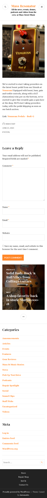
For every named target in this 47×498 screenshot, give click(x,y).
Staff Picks (7, 401)
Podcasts (6, 380)
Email (5, 220)
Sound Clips (8, 396)
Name (5, 207)
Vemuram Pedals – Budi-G (21, 116)
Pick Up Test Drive (11, 375)
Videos (5, 411)
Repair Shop (23, 477)
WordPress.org (10, 448)
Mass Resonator (23, 6)
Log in (5, 433)
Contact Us (23, 485)
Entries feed (8, 438)
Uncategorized (9, 406)
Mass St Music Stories (13, 364)
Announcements (10, 338)
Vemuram (7, 90)
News (5, 369)
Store (23, 473)
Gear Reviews (9, 359)
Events (5, 348)
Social (7, 132)
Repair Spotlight (10, 385)
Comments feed (10, 443)
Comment (7, 165)
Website (6, 233)
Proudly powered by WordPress (16, 492)
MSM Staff (10, 124)
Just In (23, 481)
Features (6, 354)
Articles (6, 343)
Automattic (24, 495)
